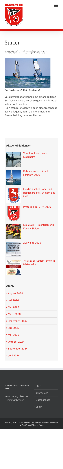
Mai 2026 (13, 307)
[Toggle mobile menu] (56, 5)
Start (38, 386)
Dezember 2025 (17, 320)
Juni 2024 (14, 355)
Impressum (42, 392)
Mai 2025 (13, 334)
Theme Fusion (38, 425)
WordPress (26, 425)
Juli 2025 (13, 327)
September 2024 (18, 348)
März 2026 (14, 314)
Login (39, 406)
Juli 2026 (13, 300)
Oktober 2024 (16, 341)
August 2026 (15, 293)
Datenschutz (43, 399)
